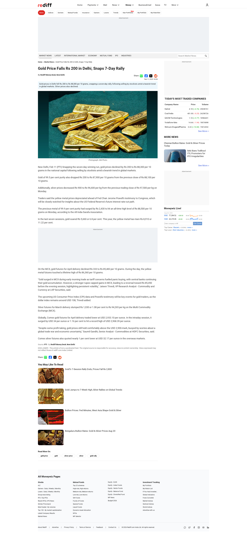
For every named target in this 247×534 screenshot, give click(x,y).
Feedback (99, 527)
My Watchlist (155, 13)
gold (56, 456)
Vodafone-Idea (171, 122)
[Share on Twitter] (150, 76)
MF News (111, 497)
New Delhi (60, 75)
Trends (115, 13)
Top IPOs (45, 498)
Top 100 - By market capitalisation (50, 510)
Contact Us (112, 527)
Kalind (167, 109)
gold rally (93, 456)
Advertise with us (149, 510)
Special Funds (78, 504)
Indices (50, 13)
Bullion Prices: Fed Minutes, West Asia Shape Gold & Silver (93, 410)
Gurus (157, 5)
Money (128, 5)
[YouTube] (203, 527)
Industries (126, 56)
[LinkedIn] (208, 527)
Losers (106, 13)
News (114, 5)
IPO (116, 56)
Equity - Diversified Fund (116, 494)
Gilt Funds (76, 498)
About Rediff (42, 527)
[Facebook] (194, 527)
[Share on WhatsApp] (185, 527)
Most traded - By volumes (46, 507)
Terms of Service (85, 527)
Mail (105, 5)
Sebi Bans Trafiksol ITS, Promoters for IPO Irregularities (196, 153)
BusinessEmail (145, 5)
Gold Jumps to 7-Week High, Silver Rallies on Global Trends (93, 390)
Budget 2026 (112, 501)
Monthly (58, 488)
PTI (45, 344)
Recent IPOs (42, 501)
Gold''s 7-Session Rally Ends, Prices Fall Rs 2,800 (88, 369)
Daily (46, 488)
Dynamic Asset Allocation (82, 510)
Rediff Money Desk (48, 75)
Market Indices (148, 501)
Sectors (60, 13)
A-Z (39, 485)
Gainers (96, 13)
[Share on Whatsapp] (141, 76)
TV (165, 5)
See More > (203, 131)
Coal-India (169, 113)
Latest (58, 56)
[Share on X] (189, 527)
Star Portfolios (128, 13)
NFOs (75, 513)
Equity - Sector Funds (115, 488)
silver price (68, 456)
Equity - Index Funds (115, 485)
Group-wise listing (44, 495)
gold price (44, 456)
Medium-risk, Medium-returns (83, 492)
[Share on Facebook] (146, 76)
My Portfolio (142, 13)
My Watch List (148, 488)
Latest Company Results (46, 513)
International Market (74, 56)
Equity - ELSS (112, 482)
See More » (203, 165)
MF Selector (77, 516)
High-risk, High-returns (80, 488)
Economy (92, 56)
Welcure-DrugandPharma (175, 127)
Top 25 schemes (78, 485)
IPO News (50, 501)
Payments (92, 5)
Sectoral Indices (148, 504)
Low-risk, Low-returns (80, 495)
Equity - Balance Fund (115, 491)
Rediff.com (131, 527)
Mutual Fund (106, 56)
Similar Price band (44, 504)
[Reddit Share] (155, 76)
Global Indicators (149, 495)
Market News (45, 56)
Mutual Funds (73, 13)
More (174, 5)
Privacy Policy (69, 527)
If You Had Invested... (150, 492)
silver (81, 456)
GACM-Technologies (173, 118)
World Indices (147, 507)
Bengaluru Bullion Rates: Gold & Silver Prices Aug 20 (90, 431)
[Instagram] (199, 527)
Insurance (85, 13)
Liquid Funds (77, 507)
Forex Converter (148, 498)
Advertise (55, 527)
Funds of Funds (78, 501)
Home (79, 5)
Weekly (51, 488)
